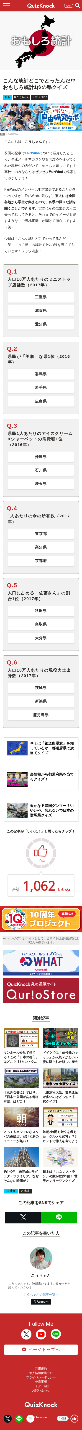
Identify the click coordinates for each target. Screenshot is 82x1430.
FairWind (32, 153)
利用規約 (41, 1368)
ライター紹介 (41, 1386)
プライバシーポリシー (41, 1377)
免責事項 (41, 1381)
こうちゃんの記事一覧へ (41, 1294)
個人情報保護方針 (41, 1373)
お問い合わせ (41, 1390)
